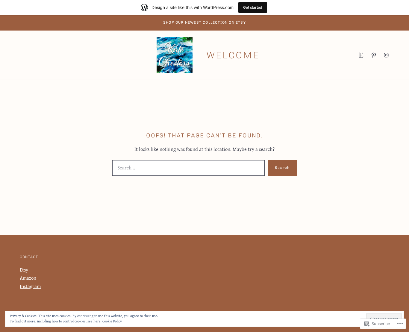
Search (282, 168)
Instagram (30, 286)
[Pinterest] (374, 55)
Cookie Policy (112, 321)
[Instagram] (386, 55)
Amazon (28, 277)
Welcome (233, 55)
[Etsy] (361, 55)
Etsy (24, 269)
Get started (252, 7)
